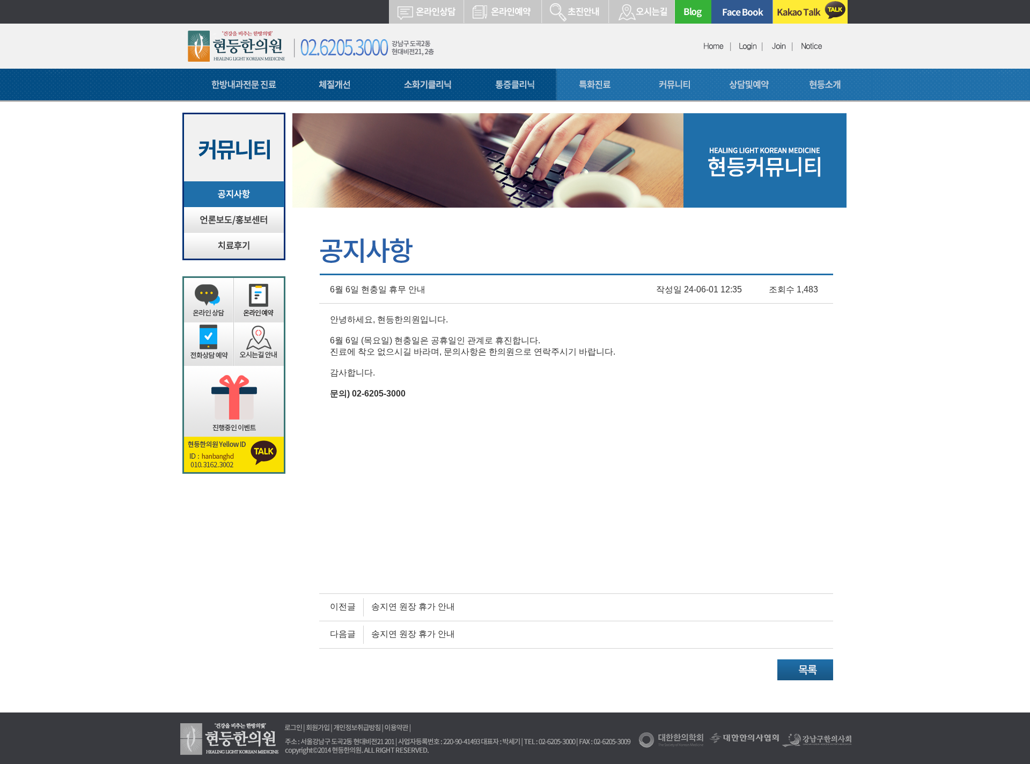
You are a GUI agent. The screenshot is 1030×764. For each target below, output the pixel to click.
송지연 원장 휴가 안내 (413, 606)
